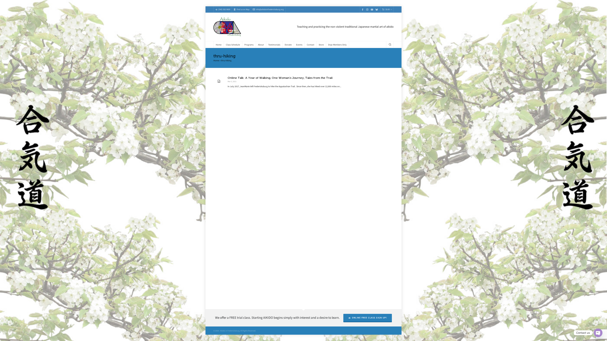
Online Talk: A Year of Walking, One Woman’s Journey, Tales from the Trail (280, 77)
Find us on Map (243, 9)
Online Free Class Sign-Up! (369, 317)
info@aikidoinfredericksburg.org (270, 9)
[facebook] (363, 9)
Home (216, 60)
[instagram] (367, 9)
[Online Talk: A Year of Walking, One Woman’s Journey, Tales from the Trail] (218, 81)
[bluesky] (377, 9)
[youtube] (372, 9)
